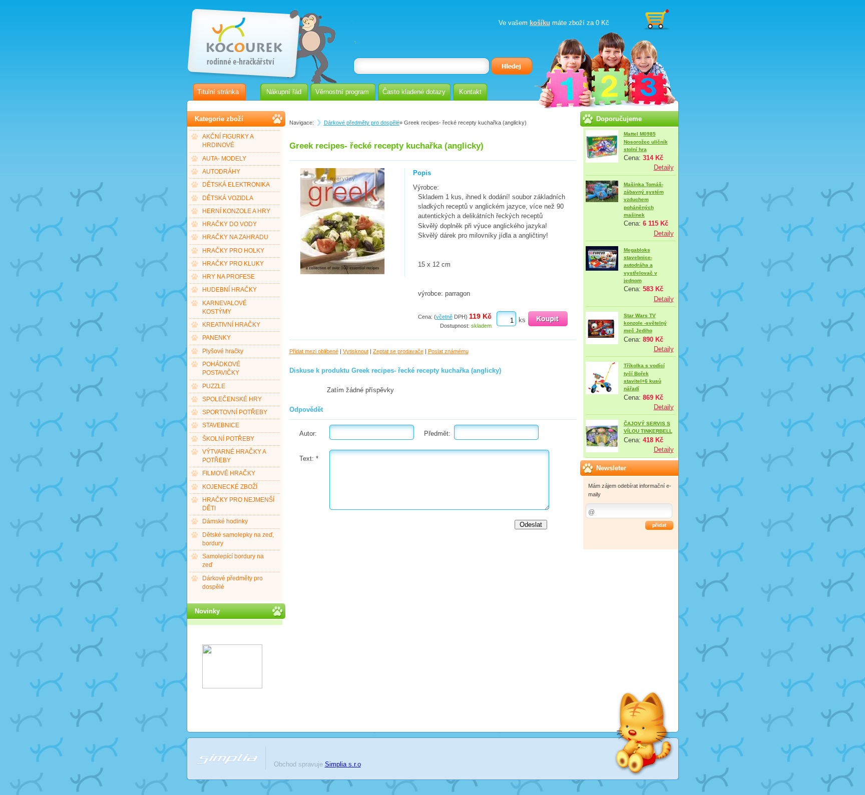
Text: (308, 458)
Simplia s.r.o (343, 764)
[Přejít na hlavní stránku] (243, 39)
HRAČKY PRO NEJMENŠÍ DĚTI (238, 504)
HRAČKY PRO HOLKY (233, 251)
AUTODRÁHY (221, 172)
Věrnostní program (342, 92)
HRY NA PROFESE (228, 277)
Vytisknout (355, 351)
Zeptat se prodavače (398, 351)
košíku (540, 23)
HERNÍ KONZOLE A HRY (236, 211)
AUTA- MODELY (224, 159)
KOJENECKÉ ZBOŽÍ (229, 487)
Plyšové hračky (222, 351)
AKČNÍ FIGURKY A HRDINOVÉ (228, 141)
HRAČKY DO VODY (229, 224)
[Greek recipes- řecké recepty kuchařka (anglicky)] (342, 272)
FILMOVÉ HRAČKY (228, 473)
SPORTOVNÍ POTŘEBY (234, 412)
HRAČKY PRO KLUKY (233, 264)
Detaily (664, 167)
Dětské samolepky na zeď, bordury (238, 539)
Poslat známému (448, 351)
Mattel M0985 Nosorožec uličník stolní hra (646, 141)
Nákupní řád (283, 92)
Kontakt (470, 92)
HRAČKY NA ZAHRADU (235, 237)
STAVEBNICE (220, 425)
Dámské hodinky (225, 521)
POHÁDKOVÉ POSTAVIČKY (221, 368)
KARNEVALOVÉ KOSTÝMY (224, 307)
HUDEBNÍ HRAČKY (229, 290)
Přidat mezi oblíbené (313, 351)
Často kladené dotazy (414, 92)
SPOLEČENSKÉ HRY (232, 399)
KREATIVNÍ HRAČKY (231, 325)
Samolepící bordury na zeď (233, 560)
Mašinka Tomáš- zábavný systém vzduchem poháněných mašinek (644, 200)
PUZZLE (213, 386)
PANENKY (216, 338)
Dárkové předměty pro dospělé (232, 582)
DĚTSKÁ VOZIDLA (227, 198)
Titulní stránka (218, 92)
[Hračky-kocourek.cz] (232, 686)
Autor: (308, 433)
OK (659, 525)
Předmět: (437, 433)
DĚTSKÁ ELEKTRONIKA (236, 185)
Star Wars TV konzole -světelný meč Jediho (645, 323)
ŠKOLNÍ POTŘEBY (228, 439)
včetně (444, 317)
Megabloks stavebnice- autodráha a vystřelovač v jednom (640, 265)
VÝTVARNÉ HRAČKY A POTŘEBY (234, 456)
